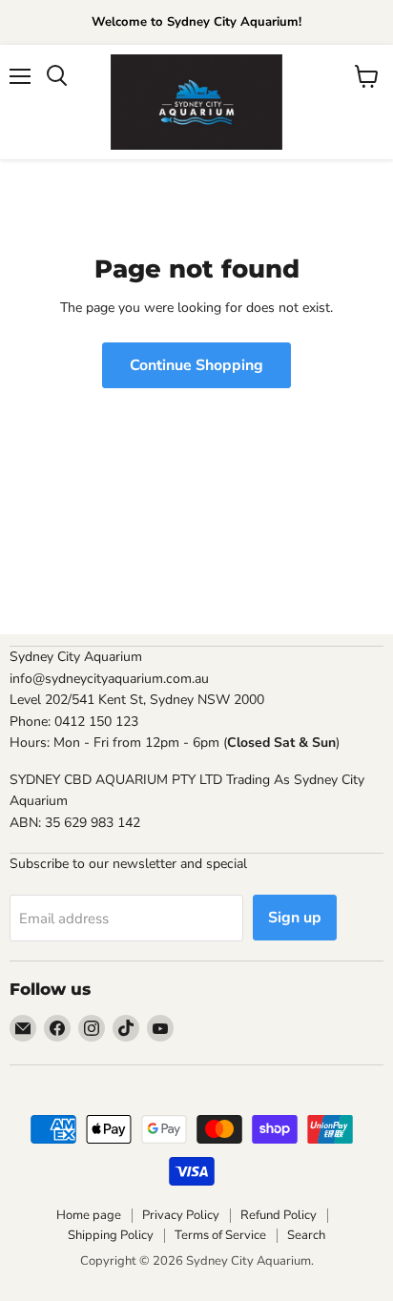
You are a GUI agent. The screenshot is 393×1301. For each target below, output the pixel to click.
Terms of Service (220, 1235)
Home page (88, 1215)
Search (306, 1235)
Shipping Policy (111, 1235)
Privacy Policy (180, 1215)
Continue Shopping (196, 365)
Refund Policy (278, 1215)
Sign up (294, 917)
